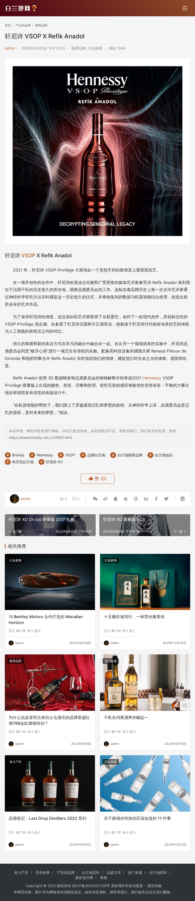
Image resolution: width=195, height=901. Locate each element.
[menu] (185, 8)
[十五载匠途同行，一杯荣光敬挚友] (145, 582)
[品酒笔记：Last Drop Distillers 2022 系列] (50, 783)
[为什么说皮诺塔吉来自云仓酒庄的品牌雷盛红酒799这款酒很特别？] (50, 682)
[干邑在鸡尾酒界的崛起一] (145, 682)
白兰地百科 (91, 872)
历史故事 (43, 872)
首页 (8, 25)
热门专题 (111, 661)
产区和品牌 (66, 872)
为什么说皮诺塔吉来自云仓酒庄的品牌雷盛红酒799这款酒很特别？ (49, 720)
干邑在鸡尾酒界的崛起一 (126, 717)
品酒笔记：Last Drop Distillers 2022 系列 (47, 818)
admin (10, 48)
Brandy (18, 455)
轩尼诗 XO (54, 462)
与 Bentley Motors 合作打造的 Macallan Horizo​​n (46, 619)
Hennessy (152, 377)
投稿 (103, 877)
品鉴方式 (114, 872)
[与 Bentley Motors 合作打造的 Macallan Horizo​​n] (50, 582)
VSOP (28, 255)
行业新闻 (95, 48)
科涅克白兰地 (23, 462)
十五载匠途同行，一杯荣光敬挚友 (134, 616)
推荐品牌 (79, 48)
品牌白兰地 (96, 455)
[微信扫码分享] (95, 498)
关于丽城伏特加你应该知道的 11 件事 (137, 818)
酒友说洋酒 (84, 877)
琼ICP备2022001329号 (91, 885)
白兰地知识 (164, 455)
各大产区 (15, 762)
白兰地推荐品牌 (130, 455)
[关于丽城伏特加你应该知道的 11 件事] (145, 783)
